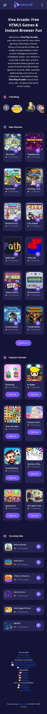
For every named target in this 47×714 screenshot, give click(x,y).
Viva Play (23, 704)
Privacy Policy (23, 655)
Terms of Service (23, 657)
